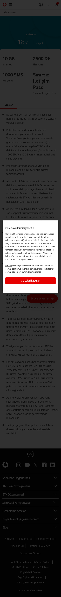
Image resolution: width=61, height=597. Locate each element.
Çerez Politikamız (13, 234)
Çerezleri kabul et (30, 280)
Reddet (8, 265)
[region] (30, 256)
